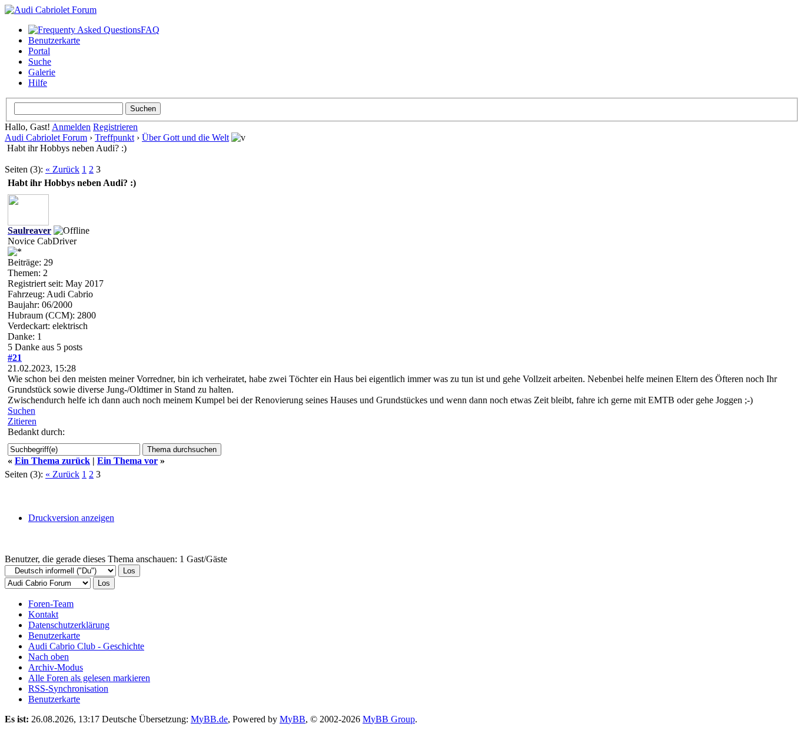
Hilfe (37, 83)
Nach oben (48, 657)
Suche (39, 62)
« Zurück (62, 169)
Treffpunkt (114, 137)
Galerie (41, 72)
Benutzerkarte (54, 40)
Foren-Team (51, 604)
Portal (39, 51)
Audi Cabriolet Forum (46, 137)
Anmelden (71, 127)
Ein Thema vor (127, 461)
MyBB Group (389, 719)
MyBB (292, 719)
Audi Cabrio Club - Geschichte (86, 646)
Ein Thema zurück (52, 461)
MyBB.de (209, 719)
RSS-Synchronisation (68, 688)
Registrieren (115, 127)
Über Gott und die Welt (185, 137)
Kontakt (43, 614)
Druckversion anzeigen (71, 518)
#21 (15, 358)
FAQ (150, 30)
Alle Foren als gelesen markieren (89, 678)
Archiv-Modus (55, 667)
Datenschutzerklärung (68, 625)
